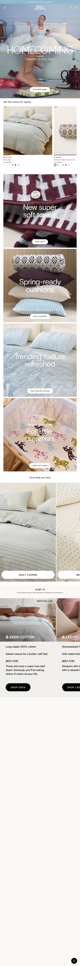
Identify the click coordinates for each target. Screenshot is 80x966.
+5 (68, 165)
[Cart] (76, 8)
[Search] (71, 8)
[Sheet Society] (40, 7)
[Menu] (4, 7)
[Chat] (74, 961)
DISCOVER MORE (40, 89)
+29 (18, 165)
